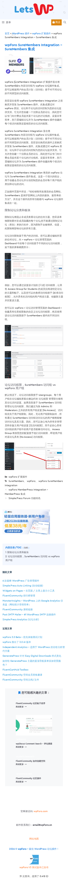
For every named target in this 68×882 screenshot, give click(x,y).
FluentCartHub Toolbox (15, 670)
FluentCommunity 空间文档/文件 (21, 680)
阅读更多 (21, 707)
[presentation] (34, 725)
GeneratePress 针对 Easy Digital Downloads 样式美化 (32, 656)
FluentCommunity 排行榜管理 (19, 596)
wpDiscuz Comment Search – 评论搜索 (34, 744)
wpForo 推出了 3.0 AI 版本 (17, 642)
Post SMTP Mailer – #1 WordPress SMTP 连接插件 (29, 614)
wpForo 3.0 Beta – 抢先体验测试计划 (22, 637)
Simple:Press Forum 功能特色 (24, 498)
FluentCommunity (25, 699)
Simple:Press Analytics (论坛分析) (21, 619)
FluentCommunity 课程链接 (18, 609)
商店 (57, 22)
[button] (65, 22)
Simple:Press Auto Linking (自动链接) (23, 586)
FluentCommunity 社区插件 (28, 778)
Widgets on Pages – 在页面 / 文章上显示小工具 (29, 591)
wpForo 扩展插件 (41, 33)
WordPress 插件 (21, 33)
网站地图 (34, 839)
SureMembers (16, 481)
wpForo (31, 481)
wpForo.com (41, 811)
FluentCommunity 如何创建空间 (30, 761)
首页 (7, 33)
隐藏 (26, 548)
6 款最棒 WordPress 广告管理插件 (21, 581)
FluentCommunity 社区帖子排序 (30, 703)
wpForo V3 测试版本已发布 (34, 867)
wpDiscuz (21, 739)
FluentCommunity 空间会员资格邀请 (22, 675)
